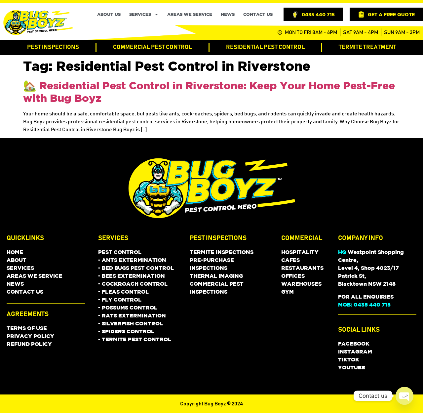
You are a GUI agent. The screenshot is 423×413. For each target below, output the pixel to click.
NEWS (228, 14)
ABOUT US (109, 14)
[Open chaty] (404, 396)
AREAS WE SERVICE (189, 14)
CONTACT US (258, 14)
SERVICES (140, 14)
